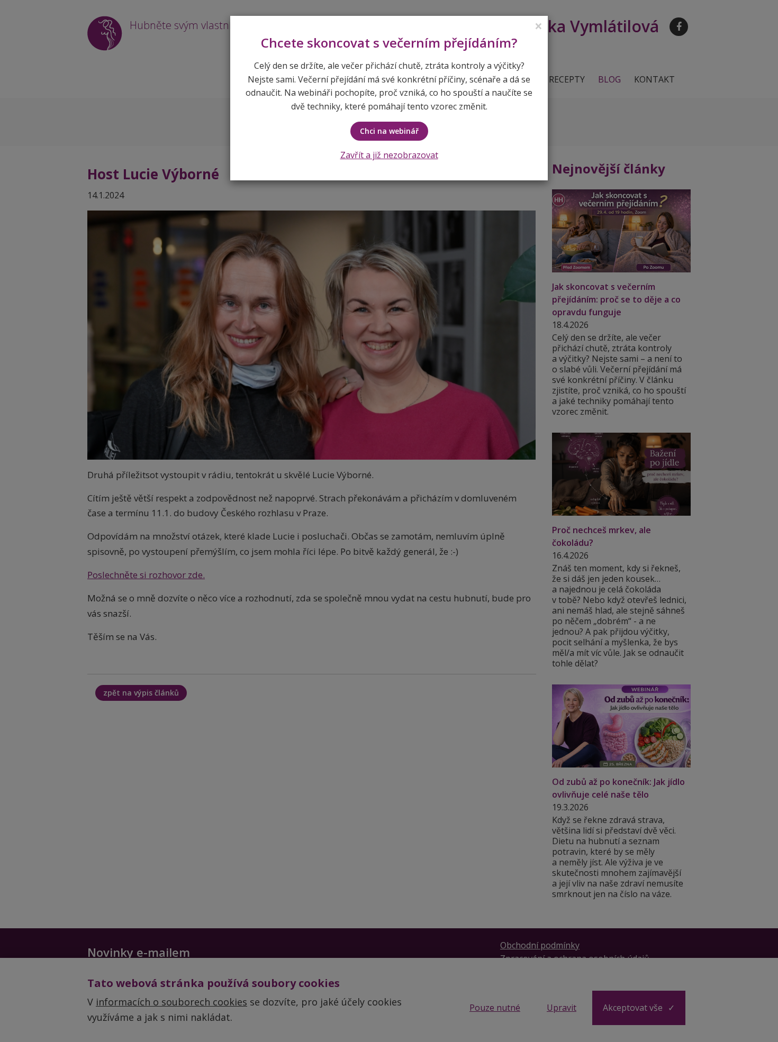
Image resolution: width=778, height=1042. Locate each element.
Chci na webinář (389, 131)
